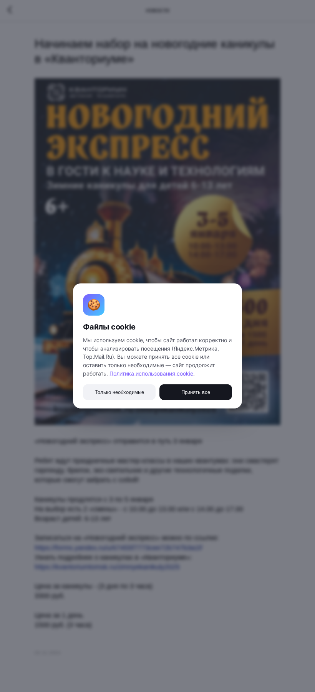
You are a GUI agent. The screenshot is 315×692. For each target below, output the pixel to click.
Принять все (195, 392)
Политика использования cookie (151, 373)
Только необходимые (119, 392)
